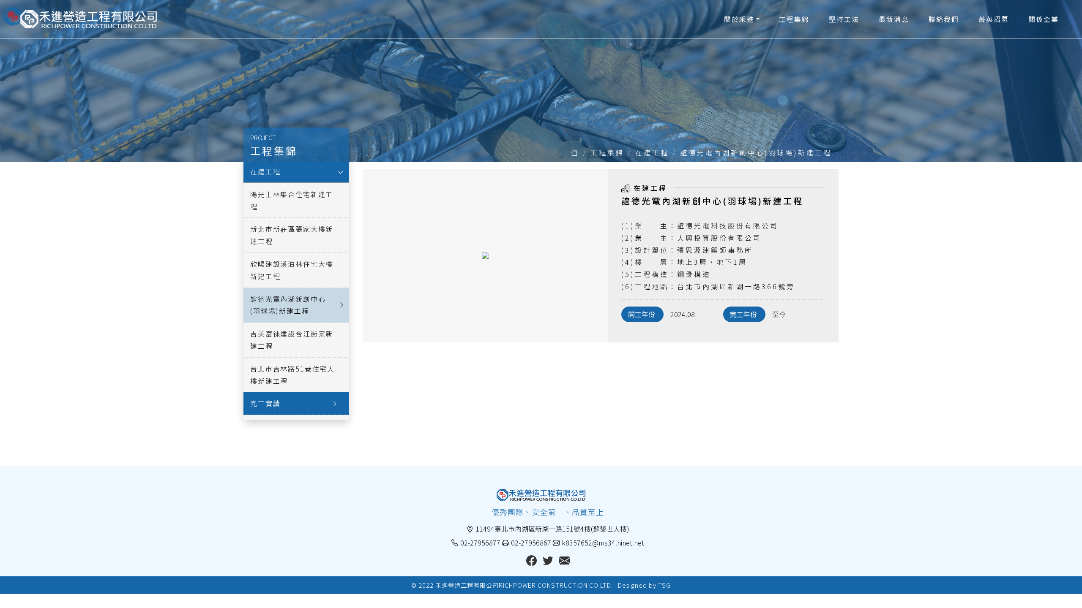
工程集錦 (794, 19)
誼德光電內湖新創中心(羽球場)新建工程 (756, 152)
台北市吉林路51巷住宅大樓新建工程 (292, 375)
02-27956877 (480, 542)
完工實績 (265, 403)
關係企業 (1043, 19)
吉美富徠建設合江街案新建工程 (291, 339)
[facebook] (531, 561)
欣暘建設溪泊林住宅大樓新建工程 (291, 270)
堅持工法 (844, 19)
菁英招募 (993, 19)
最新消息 (894, 19)
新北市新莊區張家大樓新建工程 (291, 235)
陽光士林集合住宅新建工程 (291, 200)
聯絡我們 (944, 19)
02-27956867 (531, 542)
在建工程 (652, 152)
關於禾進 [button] (739, 19)
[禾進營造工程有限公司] (89, 19)
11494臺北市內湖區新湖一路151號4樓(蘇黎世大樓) (552, 529)
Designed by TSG (644, 585)
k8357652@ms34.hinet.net (603, 542)
